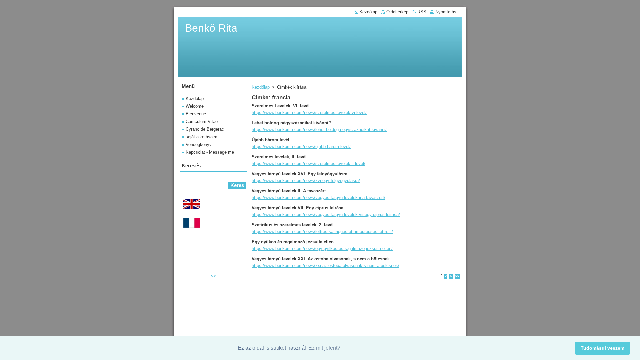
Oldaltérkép (397, 11)
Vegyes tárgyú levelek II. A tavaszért (289, 190)
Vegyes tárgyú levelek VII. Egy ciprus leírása (297, 207)
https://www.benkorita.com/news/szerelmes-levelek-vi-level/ (309, 112)
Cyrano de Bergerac (205, 129)
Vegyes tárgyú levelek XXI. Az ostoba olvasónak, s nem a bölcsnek (321, 258)
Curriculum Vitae (202, 121)
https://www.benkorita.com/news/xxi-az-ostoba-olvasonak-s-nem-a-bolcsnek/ (325, 265)
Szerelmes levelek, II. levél (279, 156)
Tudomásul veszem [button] (602, 348)
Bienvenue (196, 113)
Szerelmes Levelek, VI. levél (281, 105)
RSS (421, 11)
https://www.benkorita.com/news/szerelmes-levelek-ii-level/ (308, 163)
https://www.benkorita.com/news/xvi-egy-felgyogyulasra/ (306, 180)
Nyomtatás (445, 11)
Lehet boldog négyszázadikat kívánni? (291, 122)
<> (213, 275)
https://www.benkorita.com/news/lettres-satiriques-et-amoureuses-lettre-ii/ (322, 231)
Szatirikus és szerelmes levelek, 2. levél (293, 224)
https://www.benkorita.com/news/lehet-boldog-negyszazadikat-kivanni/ (319, 129)
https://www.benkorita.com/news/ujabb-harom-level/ (301, 146)
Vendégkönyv (199, 144)
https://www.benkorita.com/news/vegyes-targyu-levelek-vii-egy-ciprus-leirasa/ (326, 214)
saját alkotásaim (201, 136)
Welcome (195, 106)
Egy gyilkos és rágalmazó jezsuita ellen (293, 241)
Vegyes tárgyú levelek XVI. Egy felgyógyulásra (299, 173)
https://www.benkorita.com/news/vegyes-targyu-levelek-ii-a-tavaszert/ (318, 197)
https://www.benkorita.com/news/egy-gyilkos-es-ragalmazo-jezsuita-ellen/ (322, 248)
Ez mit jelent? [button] (324, 348)
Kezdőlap (261, 87)
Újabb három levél (270, 139)
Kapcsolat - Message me (210, 152)
